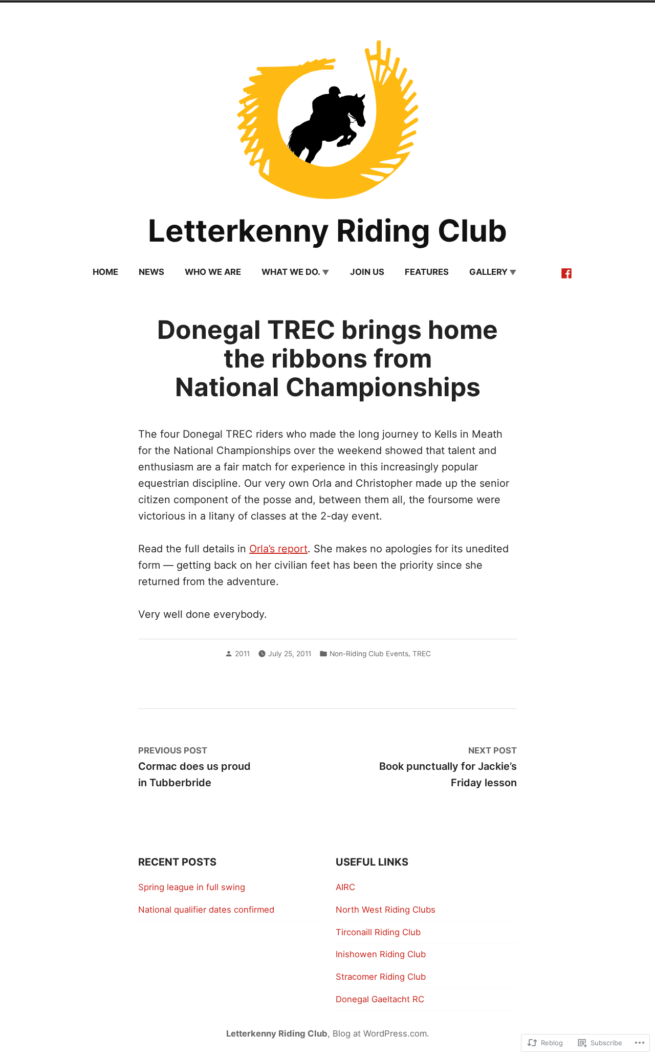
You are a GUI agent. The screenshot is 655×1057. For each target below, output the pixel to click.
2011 (242, 654)
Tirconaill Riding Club (378, 932)
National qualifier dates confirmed (206, 909)
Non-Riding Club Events (369, 654)
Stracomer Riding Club (381, 977)
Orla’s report (278, 549)
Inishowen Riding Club (381, 954)
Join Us (367, 272)
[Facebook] (566, 272)
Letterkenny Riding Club (327, 230)
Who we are (213, 272)
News (151, 272)
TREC (421, 654)
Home (105, 272)
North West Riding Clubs (385, 909)
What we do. (290, 272)
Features (427, 272)
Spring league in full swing (191, 887)
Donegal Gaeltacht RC (380, 999)
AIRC (345, 887)
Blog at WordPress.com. (381, 1033)
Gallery (488, 272)
